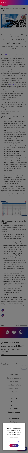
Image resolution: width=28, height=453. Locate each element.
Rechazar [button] (14, 442)
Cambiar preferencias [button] (14, 437)
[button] (14, 445)
